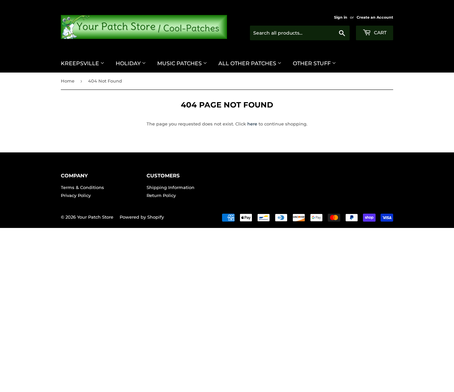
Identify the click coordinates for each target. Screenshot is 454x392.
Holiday (129, 63)
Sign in (340, 17)
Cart (380, 33)
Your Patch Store (95, 217)
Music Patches (180, 63)
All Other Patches (248, 63)
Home (67, 81)
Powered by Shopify (142, 217)
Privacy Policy (76, 195)
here (252, 123)
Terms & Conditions (82, 187)
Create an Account (375, 17)
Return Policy (161, 195)
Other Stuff (312, 63)
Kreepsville (80, 63)
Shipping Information (170, 187)
